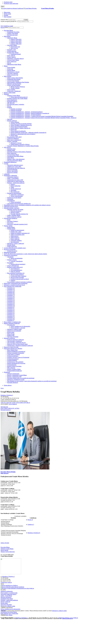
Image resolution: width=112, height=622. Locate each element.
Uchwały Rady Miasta (13, 60)
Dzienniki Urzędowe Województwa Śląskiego (19, 151)
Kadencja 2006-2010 (15, 43)
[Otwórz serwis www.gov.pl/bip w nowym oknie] (12, 8)
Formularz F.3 (11, 311)
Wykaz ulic (10, 69)
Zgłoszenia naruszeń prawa (11, 206)
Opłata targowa (14, 236)
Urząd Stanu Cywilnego (13, 354)
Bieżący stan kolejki (12, 171)
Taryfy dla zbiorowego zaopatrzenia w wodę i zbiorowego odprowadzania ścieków (25, 254)
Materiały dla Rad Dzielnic (14, 83)
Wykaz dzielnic (11, 67)
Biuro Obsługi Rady (12, 350)
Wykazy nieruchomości (16, 196)
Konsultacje (10, 262)
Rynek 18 (30, 519)
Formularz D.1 (11, 296)
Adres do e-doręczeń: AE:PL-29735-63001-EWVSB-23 (15, 402)
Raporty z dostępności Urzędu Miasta (17, 375)
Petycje (9, 63)
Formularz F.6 (11, 316)
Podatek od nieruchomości (17, 230)
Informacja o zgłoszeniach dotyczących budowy (22, 134)
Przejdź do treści (8, 2)
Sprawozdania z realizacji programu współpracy (19, 282)
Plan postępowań (14, 191)
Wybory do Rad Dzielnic (13, 85)
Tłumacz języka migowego (8, 551)
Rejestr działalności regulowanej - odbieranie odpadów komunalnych (28, 132)
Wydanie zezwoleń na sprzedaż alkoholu (21, 123)
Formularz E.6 (11, 305)
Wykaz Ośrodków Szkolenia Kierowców (21, 125)
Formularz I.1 (10, 320)
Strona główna (7, 385)
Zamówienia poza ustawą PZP (15, 180)
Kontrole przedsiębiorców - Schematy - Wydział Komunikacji (26, 112)
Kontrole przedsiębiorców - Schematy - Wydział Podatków (25, 114)
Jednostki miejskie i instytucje (11, 208)
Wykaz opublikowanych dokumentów (20, 326)
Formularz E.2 (11, 299)
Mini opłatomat (11, 367)
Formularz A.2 (11, 289)
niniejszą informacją (67, 618)
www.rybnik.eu (13, 404)
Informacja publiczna (9, 338)
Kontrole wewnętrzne (16, 109)
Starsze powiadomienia (16, 258)
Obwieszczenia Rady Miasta (14, 160)
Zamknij (3, 607)
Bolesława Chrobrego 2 (7, 395)
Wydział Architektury (12, 356)
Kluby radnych (11, 55)
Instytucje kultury (15, 212)
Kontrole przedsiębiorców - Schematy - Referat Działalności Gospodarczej (29, 113)
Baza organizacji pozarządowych (15, 273)
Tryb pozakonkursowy (16, 270)
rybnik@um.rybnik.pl (6, 582)
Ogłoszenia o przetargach (17, 194)
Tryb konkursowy (15, 268)
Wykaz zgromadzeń (15, 202)
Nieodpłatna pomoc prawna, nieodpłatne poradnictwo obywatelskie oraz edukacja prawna (27, 205)
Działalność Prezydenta (13, 32)
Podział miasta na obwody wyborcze (20, 144)
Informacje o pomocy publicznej (15, 243)
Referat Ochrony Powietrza (14, 366)
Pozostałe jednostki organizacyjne (19, 214)
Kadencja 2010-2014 (15, 42)
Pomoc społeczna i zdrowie (14, 217)
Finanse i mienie (8, 225)
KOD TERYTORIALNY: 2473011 (10, 408)
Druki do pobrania (15, 271)
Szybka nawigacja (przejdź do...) (9, 21)
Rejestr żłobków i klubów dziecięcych (20, 128)
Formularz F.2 (11, 310)
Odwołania (13, 190)
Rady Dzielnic (7, 76)
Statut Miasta (10, 157)
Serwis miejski (4, 550)
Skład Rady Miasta (12, 38)
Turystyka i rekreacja (12, 73)
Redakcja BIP (10, 335)
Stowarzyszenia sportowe (17, 274)
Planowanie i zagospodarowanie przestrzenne (15, 283)
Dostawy (12, 184)
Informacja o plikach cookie (14, 329)
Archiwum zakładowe (13, 138)
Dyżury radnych (11, 57)
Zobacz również (5, 543)
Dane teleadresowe (12, 100)
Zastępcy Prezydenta (12, 33)
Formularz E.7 (11, 307)
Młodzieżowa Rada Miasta (14, 64)
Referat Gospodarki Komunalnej (15, 353)
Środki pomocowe (12, 246)
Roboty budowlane (15, 185)
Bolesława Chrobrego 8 (34, 532)
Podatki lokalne (11, 228)
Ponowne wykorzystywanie (11, 347)
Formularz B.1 (11, 292)
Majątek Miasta (11, 245)
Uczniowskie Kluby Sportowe (18, 276)
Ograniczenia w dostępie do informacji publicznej (20, 345)
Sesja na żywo (14, 48)
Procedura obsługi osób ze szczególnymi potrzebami (20, 378)
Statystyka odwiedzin (12, 336)
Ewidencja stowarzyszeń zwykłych (19, 279)
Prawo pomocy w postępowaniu (12, 322)
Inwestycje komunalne (10, 249)
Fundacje (12, 280)
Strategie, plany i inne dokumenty (16, 159)
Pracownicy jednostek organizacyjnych (17, 224)
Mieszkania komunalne (10, 252)
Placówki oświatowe (15, 211)
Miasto (5, 66)
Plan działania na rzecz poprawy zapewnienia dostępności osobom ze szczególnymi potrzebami (31, 381)
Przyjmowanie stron (12, 35)
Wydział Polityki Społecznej (14, 370)
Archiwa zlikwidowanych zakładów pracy (15, 248)
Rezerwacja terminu (12, 172)
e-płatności (7, 174)
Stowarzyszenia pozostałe (17, 277)
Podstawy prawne (11, 259)
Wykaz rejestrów (14, 122)
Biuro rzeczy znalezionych (14, 140)
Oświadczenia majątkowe (10, 218)
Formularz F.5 (11, 314)
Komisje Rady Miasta (12, 52)
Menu (6, 27)
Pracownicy (10, 222)
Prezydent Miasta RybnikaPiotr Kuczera (8, 472)
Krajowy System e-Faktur (14, 369)
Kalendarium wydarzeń (13, 72)
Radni (8, 220)
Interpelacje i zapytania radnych (15, 58)
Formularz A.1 (11, 288)
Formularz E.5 (11, 304)
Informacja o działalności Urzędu (15, 379)
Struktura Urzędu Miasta (13, 95)
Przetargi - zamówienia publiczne (15, 183)
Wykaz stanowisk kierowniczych (19, 97)
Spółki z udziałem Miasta (13, 215)
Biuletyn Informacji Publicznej (12, 323)
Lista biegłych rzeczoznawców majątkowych (19, 203)
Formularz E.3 (11, 301)
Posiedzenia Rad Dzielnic (13, 79)
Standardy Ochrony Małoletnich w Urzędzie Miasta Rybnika (23, 146)
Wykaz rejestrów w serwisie (17, 328)
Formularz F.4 (11, 313)
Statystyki (9, 119)
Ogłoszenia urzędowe (12, 177)
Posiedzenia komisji (15, 54)
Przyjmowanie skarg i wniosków (15, 104)
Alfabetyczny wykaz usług (14, 166)
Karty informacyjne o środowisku (12, 286)
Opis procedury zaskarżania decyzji (16, 342)
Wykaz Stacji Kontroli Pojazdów (18, 126)
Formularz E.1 (11, 298)
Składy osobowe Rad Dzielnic (15, 77)
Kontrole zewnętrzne (15, 110)
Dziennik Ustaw (11, 149)
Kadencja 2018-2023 (15, 39)
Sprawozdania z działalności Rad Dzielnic (18, 82)
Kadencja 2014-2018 (15, 41)
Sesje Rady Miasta (12, 45)
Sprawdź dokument (12, 169)
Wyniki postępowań (15, 188)
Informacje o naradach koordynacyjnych (14, 285)
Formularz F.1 (11, 308)
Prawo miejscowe (11, 61)
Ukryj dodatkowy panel (7, 26)
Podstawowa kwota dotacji (14, 197)
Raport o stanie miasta (9, 92)
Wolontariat (10, 199)
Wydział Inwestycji (12, 251)
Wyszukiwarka (11, 325)
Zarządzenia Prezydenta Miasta (15, 156)
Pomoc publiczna (14, 239)
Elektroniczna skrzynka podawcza (16, 168)
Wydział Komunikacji (13, 359)
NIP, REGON (11, 103)
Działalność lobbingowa (10, 162)
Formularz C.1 (11, 295)
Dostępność (7, 372)
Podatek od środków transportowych (20, 233)
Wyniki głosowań (11, 51)
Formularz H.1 (11, 319)
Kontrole (9, 107)
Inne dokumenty (14, 242)
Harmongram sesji (15, 46)
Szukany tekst (4, 19)
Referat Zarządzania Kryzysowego (16, 363)
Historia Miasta (11, 70)
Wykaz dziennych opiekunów (18, 131)
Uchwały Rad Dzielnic (13, 80)
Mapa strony (7, 12)
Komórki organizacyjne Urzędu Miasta (17, 98)
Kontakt (6, 15)
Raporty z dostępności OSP (14, 376)
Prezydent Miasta (8, 30)
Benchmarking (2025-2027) (14, 137)
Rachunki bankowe (12, 101)
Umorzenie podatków (16, 240)
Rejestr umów (14, 135)
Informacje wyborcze (15, 143)
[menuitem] (57, 33)
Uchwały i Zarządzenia (16, 261)
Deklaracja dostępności (13, 373)
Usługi (12, 187)
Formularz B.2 (11, 293)
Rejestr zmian (7, 13)
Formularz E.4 (11, 302)
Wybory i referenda (12, 141)
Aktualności (10, 256)
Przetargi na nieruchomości (14, 193)
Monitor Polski (11, 150)
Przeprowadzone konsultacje (17, 264)
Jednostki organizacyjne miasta (15, 209)
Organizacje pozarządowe (10, 255)
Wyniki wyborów (15, 88)
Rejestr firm (13, 129)
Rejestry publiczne (12, 120)
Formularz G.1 (11, 317)
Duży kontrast (7, 16)
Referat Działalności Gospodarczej (16, 351)
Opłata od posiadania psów (17, 234)
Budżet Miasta (11, 227)
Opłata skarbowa (14, 237)
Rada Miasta (7, 36)
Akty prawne (7, 147)
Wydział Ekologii (11, 364)
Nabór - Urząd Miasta (13, 178)
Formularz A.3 (11, 291)
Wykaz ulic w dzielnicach (13, 91)
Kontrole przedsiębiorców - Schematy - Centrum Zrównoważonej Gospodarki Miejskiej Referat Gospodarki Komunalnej (41, 116)
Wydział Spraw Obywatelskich (15, 362)
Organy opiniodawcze (13, 265)
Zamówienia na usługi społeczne (15, 181)
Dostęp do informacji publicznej (15, 339)
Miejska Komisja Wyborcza (17, 86)
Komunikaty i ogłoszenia (10, 175)
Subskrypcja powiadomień (14, 330)
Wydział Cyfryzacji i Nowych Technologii (18, 357)
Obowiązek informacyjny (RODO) (13, 348)
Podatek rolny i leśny (15, 231)
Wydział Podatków (12, 360)
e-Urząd (6, 163)
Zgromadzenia (11, 200)
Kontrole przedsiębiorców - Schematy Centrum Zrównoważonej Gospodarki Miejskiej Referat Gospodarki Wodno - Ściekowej (43, 117)
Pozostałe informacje (12, 382)
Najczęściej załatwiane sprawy (15, 165)
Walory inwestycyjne (12, 75)
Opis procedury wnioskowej (14, 341)
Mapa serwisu (10, 333)
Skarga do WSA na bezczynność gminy (17, 344)
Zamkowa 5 (31, 524)
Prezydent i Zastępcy (12, 221)
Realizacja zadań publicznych (15, 267)
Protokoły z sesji (11, 49)
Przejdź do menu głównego (11, 3)
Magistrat (6, 94)
